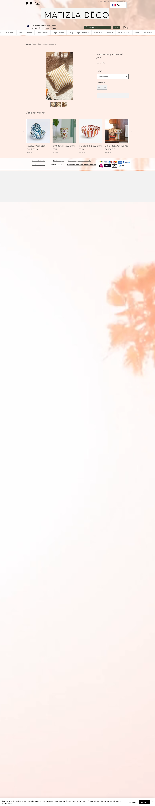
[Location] (28, 27)
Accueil (29, 44)
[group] (77, 136)
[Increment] (105, 87)
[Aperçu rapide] (38, 131)
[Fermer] (152, 802)
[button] (125, 27)
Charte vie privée (38, 165)
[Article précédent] (23, 130)
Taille (99, 70)
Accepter (144, 802)
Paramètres (132, 802)
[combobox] (113, 76)
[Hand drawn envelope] (37, 2)
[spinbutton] (102, 87)
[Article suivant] (131, 130)
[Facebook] (27, 3)
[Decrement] (98, 87)
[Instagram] (31, 3)
